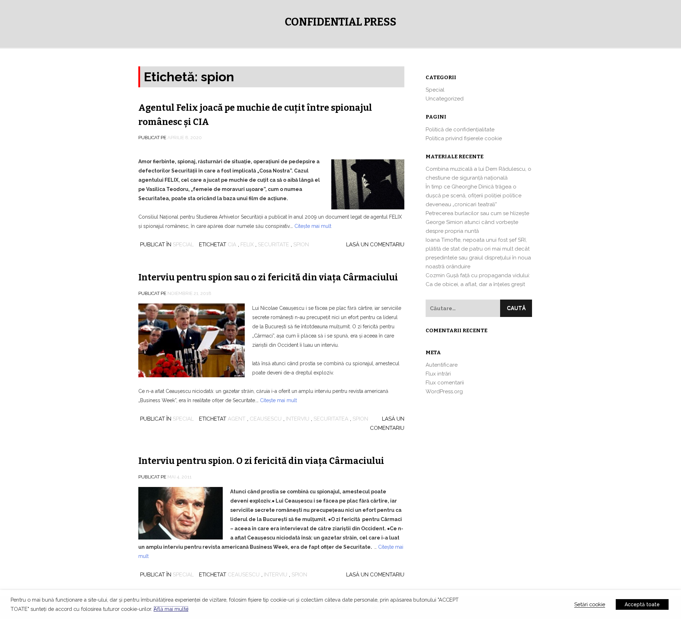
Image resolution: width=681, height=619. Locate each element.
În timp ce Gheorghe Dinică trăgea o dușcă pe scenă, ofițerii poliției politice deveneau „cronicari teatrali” (473, 195)
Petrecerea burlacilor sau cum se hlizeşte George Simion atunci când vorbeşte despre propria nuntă (477, 222)
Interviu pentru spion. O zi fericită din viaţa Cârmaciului (261, 461)
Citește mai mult (312, 226)
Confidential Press (340, 22)
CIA (232, 244)
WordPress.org (444, 391)
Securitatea (331, 419)
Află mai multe (171, 609)
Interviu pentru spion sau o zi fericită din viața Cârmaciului (268, 277)
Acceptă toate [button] (642, 604)
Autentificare (442, 365)
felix (247, 244)
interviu (297, 419)
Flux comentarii (445, 382)
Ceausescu (266, 419)
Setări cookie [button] (589, 604)
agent (236, 419)
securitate (273, 244)
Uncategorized (445, 98)
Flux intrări (438, 374)
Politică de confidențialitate (460, 129)
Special (183, 244)
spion (301, 244)
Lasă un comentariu (375, 244)
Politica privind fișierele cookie (464, 138)
